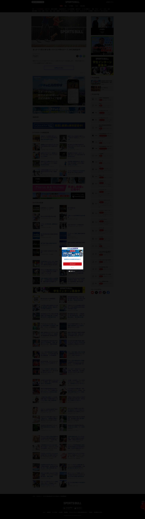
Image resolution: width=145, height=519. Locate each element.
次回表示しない (72, 271)
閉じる (72, 267)
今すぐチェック (72, 264)
